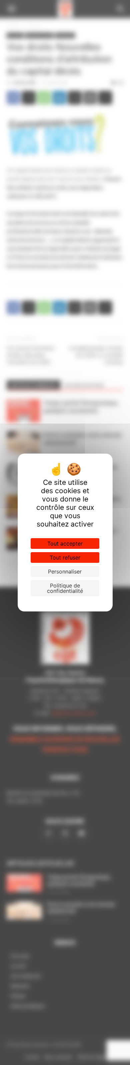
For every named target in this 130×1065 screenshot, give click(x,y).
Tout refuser (65, 557)
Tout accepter (65, 543)
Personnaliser (65, 571)
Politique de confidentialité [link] (65, 588)
